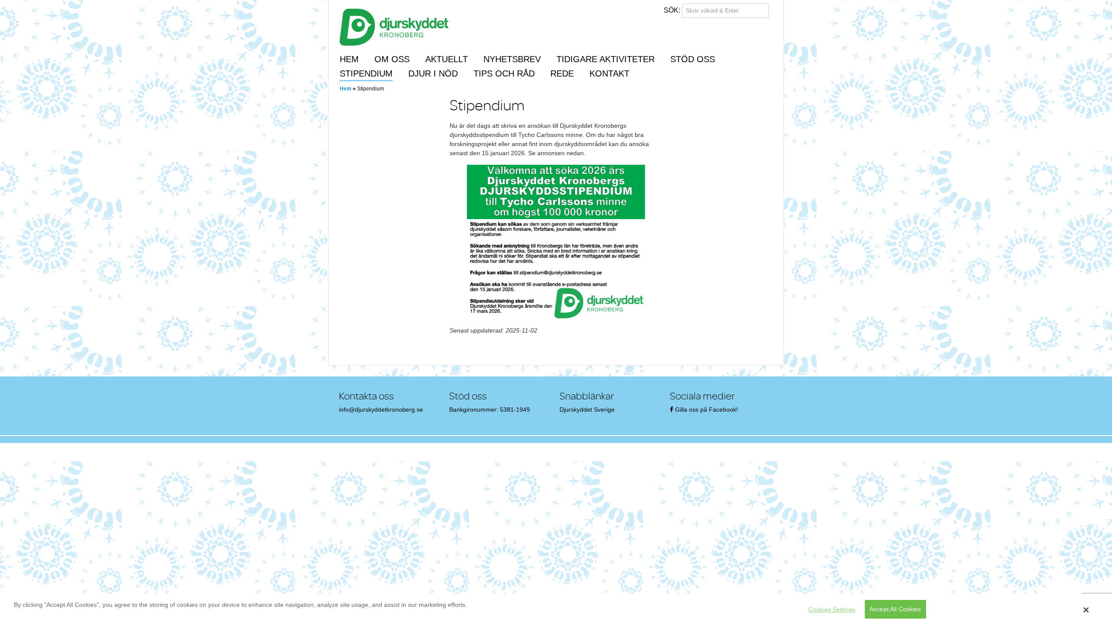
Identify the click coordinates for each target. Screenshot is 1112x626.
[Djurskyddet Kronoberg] (394, 26)
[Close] (1086, 610)
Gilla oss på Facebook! (706, 409)
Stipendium (366, 73)
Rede (562, 73)
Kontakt (609, 73)
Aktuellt (446, 59)
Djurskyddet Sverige (587, 409)
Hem (349, 59)
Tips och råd (504, 73)
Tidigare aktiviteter (605, 59)
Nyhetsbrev (512, 59)
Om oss (392, 59)
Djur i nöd (433, 73)
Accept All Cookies (895, 609)
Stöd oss (692, 59)
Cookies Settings (831, 609)
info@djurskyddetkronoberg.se (381, 409)
